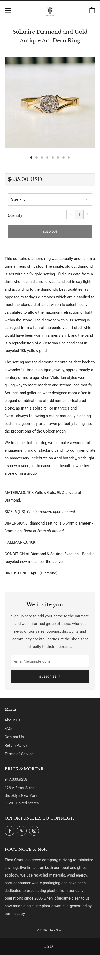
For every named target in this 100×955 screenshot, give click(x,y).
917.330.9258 (16, 779)
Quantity (15, 215)
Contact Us (14, 737)
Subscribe (47, 676)
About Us (13, 720)
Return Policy (16, 745)
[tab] (31, 157)
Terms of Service (19, 754)
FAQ (8, 728)
